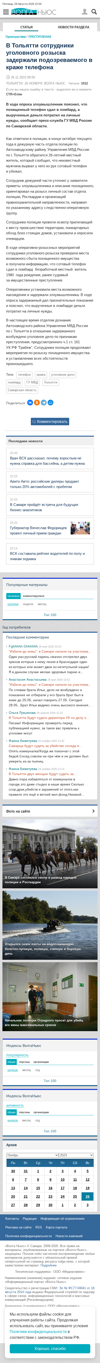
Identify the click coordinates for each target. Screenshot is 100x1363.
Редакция (30, 1218)
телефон (24, 374)
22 (38, 1196)
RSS (38, 1227)
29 (38, 1205)
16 (50, 1188)
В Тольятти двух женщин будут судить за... (42, 774)
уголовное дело (63, 374)
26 (88, 1196)
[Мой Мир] (50, 402)
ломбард (14, 382)
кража (41, 374)
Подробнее (49, 1265)
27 (13, 1205)
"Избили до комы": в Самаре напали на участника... (50, 651)
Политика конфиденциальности (28, 1236)
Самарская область (22, 390)
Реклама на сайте (18, 1227)
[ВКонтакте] (30, 402)
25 (75, 1196)
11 (75, 1179)
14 (26, 1188)
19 (88, 1188)
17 (63, 1188)
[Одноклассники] (37, 402)
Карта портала (56, 1227)
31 (26, 1171)
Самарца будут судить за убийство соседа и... (45, 746)
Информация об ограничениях (63, 1218)
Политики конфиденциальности (38, 1332)
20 (13, 1196)
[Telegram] (44, 402)
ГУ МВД (32, 382)
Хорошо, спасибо (50, 1349)
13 (13, 1188)
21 (26, 1196)
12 (88, 1179)
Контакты (12, 1218)
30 (13, 1171)
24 (63, 1196)
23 (50, 1196)
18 (75, 1188)
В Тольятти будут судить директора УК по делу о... (49, 718)
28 (26, 1205)
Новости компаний (69, 1236)
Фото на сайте (18, 811)
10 (63, 1179)
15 (38, 1188)
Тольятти (50, 382)
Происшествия (16, 36)
